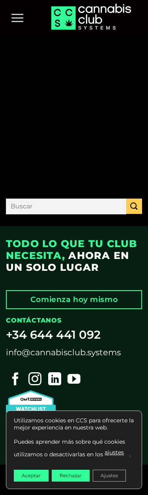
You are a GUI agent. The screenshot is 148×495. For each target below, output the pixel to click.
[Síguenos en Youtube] (74, 380)
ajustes (114, 452)
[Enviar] (134, 206)
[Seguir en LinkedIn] (54, 380)
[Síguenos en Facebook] (15, 380)
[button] (17, 18)
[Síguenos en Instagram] (34, 380)
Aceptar (31, 475)
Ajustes (109, 475)
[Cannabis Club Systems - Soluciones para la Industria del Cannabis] (92, 18)
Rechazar (71, 475)
